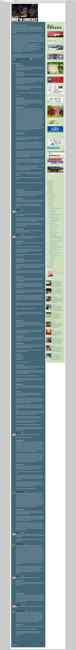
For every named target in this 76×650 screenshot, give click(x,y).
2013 (50, 186)
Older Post (42, 642)
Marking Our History (54, 312)
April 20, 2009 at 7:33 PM (20, 431)
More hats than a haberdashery (55, 208)
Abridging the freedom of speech (55, 252)
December (52, 193)
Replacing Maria (53, 304)
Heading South (52, 258)
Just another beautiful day (54, 249)
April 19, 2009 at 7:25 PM (20, 233)
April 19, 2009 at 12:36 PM (20, 188)
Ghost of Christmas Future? (54, 224)
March (51, 260)
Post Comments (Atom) (22, 645)
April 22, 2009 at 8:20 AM (20, 603)
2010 (50, 190)
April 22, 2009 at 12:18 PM (20, 623)
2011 (50, 189)
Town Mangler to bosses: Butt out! (55, 240)
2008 (50, 265)
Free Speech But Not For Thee (56, 337)
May (50, 204)
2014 (50, 184)
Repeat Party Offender (54, 280)
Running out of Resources (54, 242)
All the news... (51, 223)
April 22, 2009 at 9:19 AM (20, 609)
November (52, 195)
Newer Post (15, 642)
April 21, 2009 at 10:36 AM (20, 579)
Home (28, 642)
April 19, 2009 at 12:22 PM (20, 131)
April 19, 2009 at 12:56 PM (20, 197)
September (52, 198)
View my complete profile (58, 273)
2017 (50, 180)
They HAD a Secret (54, 296)
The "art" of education (53, 245)
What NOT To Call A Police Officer (56, 288)
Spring (50, 229)
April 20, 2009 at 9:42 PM (20, 439)
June (51, 202)
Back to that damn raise (53, 232)
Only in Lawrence (52, 243)
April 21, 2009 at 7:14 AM (20, 508)
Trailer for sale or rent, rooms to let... (56, 246)
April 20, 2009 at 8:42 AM (20, 319)
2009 (50, 192)
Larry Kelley (18, 209)
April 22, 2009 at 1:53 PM (20, 638)
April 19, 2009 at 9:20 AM (20, 97)
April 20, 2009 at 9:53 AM (20, 334)
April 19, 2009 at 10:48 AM (20, 105)
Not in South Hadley (53, 248)
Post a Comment (16, 640)
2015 (50, 183)
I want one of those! (52, 230)
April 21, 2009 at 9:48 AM (20, 531)
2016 (50, 181)
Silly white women (18, 59)
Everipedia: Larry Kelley (51, 40)
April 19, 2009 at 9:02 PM (20, 257)
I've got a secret (52, 207)
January (51, 263)
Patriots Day (51, 226)
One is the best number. (53, 218)
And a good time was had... (54, 217)
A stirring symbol (52, 211)
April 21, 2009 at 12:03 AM (20, 490)
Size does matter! (52, 221)
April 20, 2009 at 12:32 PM (20, 342)
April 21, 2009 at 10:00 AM (20, 542)
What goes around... (53, 233)
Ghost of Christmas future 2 (54, 220)
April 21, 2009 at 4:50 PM (20, 592)
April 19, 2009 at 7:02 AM (20, 71)
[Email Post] (31, 58)
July (50, 201)
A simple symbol (52, 213)
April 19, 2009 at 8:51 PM (20, 239)
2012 (50, 187)
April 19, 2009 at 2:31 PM (20, 208)
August (51, 199)
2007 (50, 266)
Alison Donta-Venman (20, 491)
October (51, 196)
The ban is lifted (52, 210)
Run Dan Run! (53, 345)
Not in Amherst (52, 251)
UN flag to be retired (53, 254)
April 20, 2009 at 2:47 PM (20, 363)
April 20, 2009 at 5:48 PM (20, 390)
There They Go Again (54, 353)
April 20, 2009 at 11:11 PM (20, 463)
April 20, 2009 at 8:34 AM (20, 275)
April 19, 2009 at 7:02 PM (20, 227)
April (50, 205)
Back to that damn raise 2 (54, 227)
